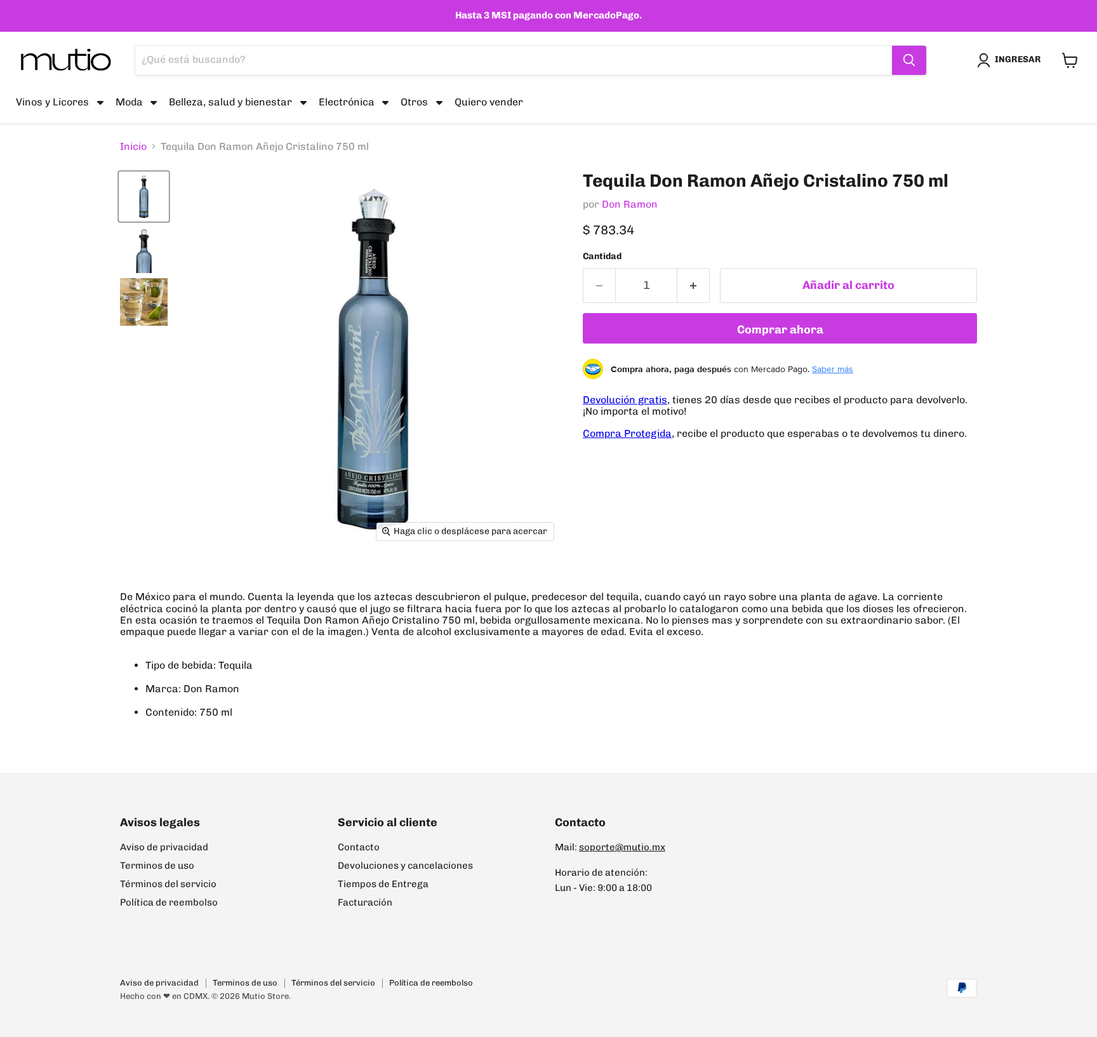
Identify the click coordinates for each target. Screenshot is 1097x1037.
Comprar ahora (780, 330)
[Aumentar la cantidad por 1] (693, 285)
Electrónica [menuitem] (347, 102)
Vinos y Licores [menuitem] (52, 102)
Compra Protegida (627, 433)
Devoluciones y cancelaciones (405, 865)
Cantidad (602, 256)
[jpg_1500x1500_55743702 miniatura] (144, 302)
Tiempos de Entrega (383, 884)
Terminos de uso (157, 865)
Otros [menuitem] (414, 102)
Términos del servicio (168, 884)
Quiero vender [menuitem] (489, 102)
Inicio (133, 146)
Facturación (365, 902)
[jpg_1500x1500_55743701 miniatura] (144, 249)
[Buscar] (909, 60)
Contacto (359, 847)
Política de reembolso (169, 902)
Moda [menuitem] (129, 102)
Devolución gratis (625, 400)
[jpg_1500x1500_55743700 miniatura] (144, 196)
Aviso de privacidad (164, 847)
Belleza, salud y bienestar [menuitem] (230, 102)
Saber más (832, 369)
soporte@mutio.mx (622, 847)
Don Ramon (630, 204)
